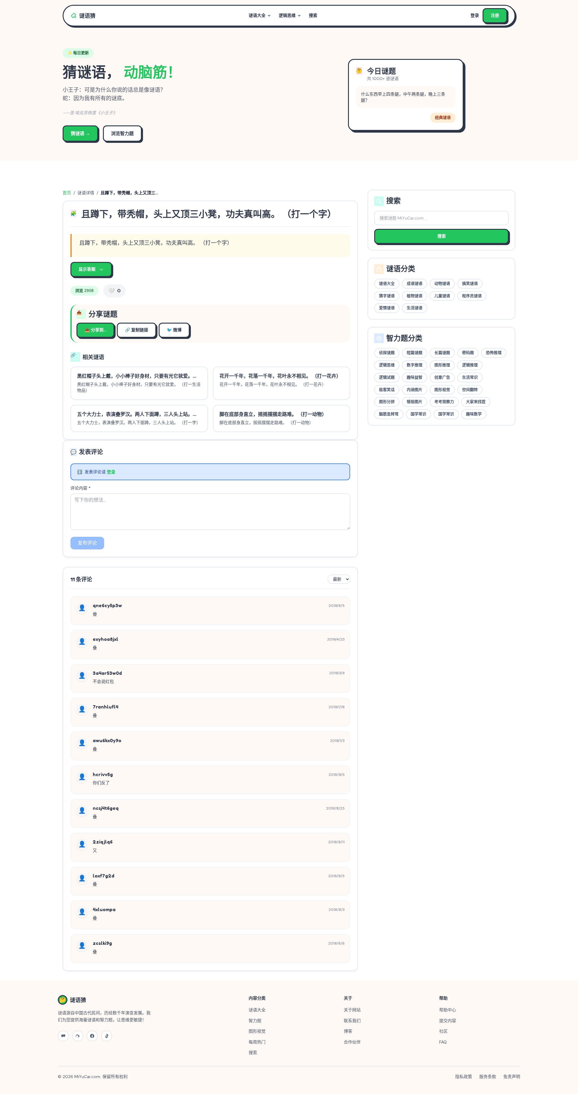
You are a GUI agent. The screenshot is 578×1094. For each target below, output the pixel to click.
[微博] (77, 1036)
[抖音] (106, 1036)
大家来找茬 (476, 401)
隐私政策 (463, 1076)
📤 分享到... (95, 330)
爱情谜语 (387, 308)
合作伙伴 (352, 1042)
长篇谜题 (442, 352)
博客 (348, 1031)
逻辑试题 (387, 377)
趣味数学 (474, 414)
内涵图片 (414, 389)
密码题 (468, 352)
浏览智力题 (122, 134)
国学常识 (418, 414)
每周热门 (257, 1042)
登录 (475, 15)
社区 (443, 1031)
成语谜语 (414, 283)
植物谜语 (414, 296)
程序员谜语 (472, 296)
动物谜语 (442, 283)
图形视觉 (442, 389)
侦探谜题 (387, 352)
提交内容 (447, 1020)
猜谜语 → (80, 134)
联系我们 (352, 1020)
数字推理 (414, 365)
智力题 (255, 1020)
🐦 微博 (174, 330)
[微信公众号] (63, 1036)
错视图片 (414, 401)
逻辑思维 (287, 15)
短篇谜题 (414, 352)
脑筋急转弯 (389, 414)
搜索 (313, 15)
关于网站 (352, 1010)
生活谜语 (414, 308)
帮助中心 (447, 1010)
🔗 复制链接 (136, 330)
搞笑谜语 (470, 283)
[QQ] (92, 1036)
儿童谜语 (442, 296)
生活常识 (470, 377)
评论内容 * (80, 488)
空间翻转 (470, 389)
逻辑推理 (470, 365)
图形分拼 (387, 401)
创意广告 (442, 377)
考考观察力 (444, 401)
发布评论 (87, 543)
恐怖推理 (494, 352)
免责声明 (511, 1076)
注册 (495, 15)
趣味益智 (414, 377)
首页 (67, 192)
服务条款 (487, 1076)
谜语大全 (257, 15)
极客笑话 (387, 389)
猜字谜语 (387, 296)
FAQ (443, 1042)
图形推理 (442, 365)
